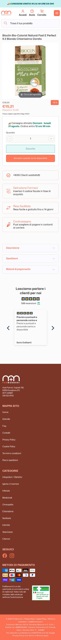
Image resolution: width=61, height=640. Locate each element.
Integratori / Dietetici (12, 477)
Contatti (6, 433)
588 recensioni (28, 303)
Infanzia (6, 490)
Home (5, 412)
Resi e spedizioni (10, 460)
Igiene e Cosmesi (10, 484)
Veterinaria (7, 532)
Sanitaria (6, 518)
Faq (4, 426)
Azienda (6, 419)
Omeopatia (7, 504)
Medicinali (7, 497)
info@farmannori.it (35, 622)
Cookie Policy (8, 446)
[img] (30, 299)
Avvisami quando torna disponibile (30, 158)
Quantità (10, 132)
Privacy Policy (8, 439)
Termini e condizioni (11, 453)
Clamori (6, 539)
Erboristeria (7, 511)
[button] (41, 13)
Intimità (6, 525)
